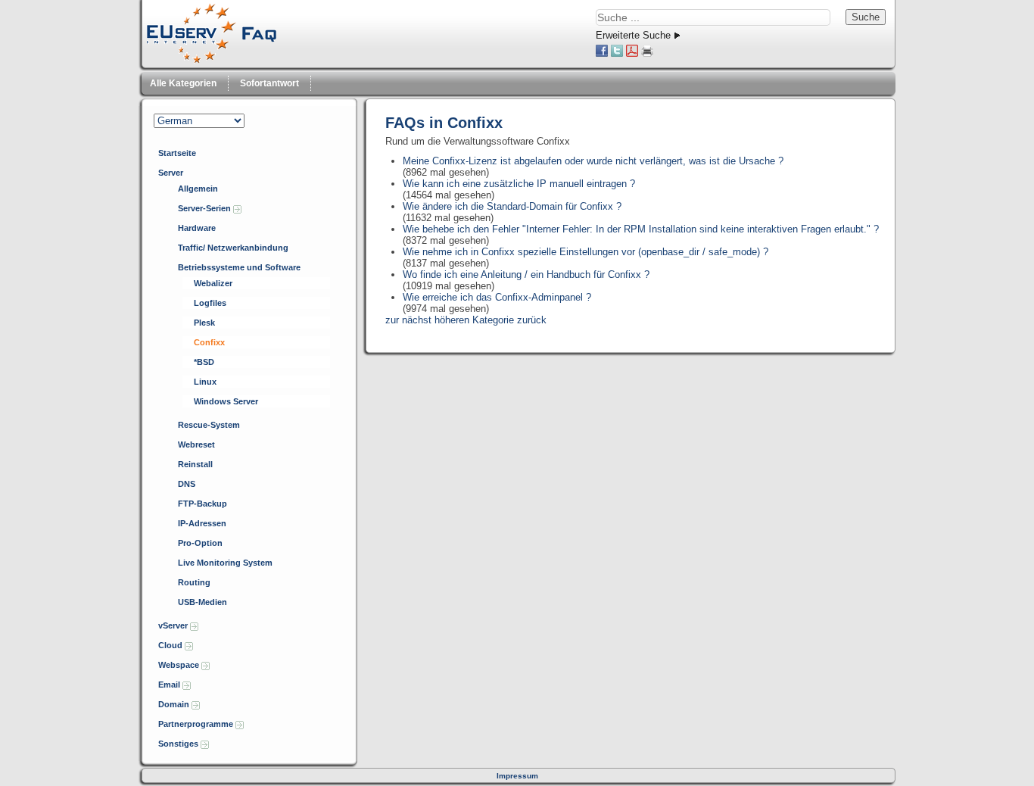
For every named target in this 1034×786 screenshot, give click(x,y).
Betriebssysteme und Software (239, 267)
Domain (175, 704)
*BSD (204, 361)
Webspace (179, 664)
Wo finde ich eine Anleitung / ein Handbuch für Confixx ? (526, 274)
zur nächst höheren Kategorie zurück (466, 320)
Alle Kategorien (183, 83)
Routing (194, 582)
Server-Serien (205, 208)
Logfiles (210, 302)
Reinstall (195, 464)
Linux (205, 381)
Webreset (196, 444)
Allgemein (198, 188)
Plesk (204, 322)
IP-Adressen (202, 523)
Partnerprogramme (196, 723)
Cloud (171, 645)
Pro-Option (200, 542)
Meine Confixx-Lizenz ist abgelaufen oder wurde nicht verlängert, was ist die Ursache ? (593, 161)
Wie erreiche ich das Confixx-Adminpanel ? (497, 297)
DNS (186, 483)
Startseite (177, 153)
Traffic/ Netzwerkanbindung (233, 247)
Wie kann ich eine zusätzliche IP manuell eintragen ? (519, 183)
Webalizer (213, 283)
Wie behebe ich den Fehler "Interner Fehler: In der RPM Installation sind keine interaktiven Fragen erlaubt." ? (641, 229)
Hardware (197, 227)
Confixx (209, 342)
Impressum (517, 776)
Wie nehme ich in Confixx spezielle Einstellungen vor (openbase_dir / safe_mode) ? (585, 251)
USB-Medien (202, 602)
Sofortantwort (269, 83)
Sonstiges (179, 743)
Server (170, 172)
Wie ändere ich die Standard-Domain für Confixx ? (512, 206)
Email (170, 684)
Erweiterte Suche (633, 35)
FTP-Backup (202, 503)
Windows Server (226, 401)
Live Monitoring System (225, 562)
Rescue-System (209, 424)
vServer (174, 625)
